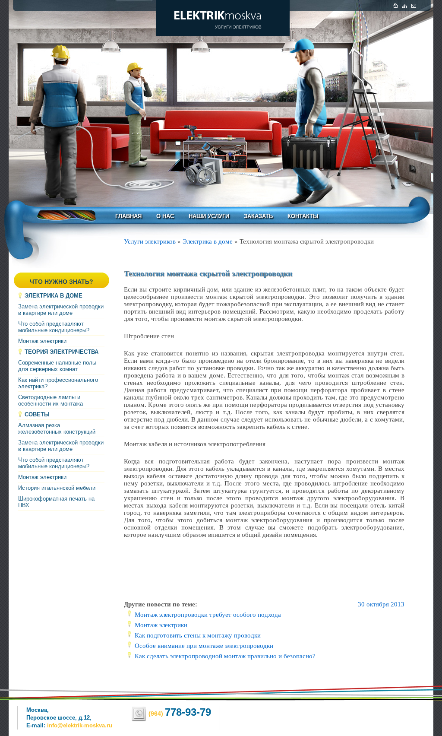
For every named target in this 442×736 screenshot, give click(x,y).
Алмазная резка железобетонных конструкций (56, 428)
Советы (37, 414)
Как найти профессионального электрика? (58, 383)
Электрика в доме (53, 295)
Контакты (303, 216)
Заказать (258, 216)
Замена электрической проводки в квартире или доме (61, 309)
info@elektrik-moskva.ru (79, 725)
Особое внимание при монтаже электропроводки (204, 645)
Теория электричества (61, 352)
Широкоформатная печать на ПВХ (56, 501)
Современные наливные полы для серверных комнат (57, 365)
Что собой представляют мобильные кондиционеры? (53, 326)
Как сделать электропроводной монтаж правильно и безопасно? (225, 656)
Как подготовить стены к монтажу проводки (198, 635)
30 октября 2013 (381, 604)
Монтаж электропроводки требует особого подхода (208, 614)
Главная (128, 216)
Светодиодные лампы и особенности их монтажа (50, 400)
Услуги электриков (150, 241)
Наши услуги (209, 216)
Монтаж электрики (42, 341)
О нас (165, 216)
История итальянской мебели (56, 488)
